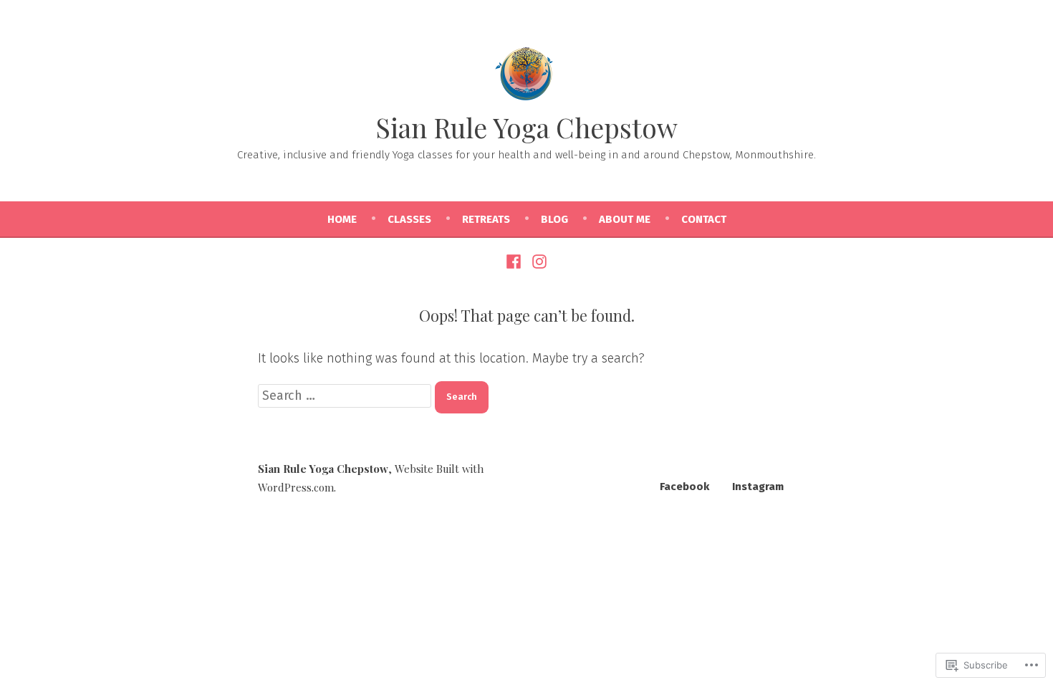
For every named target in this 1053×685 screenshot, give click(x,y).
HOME (342, 219)
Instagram (758, 486)
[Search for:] (346, 395)
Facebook (684, 486)
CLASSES (409, 219)
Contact (703, 219)
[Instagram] (537, 260)
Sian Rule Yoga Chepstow (527, 127)
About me (624, 219)
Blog (554, 219)
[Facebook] (515, 260)
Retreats (486, 219)
